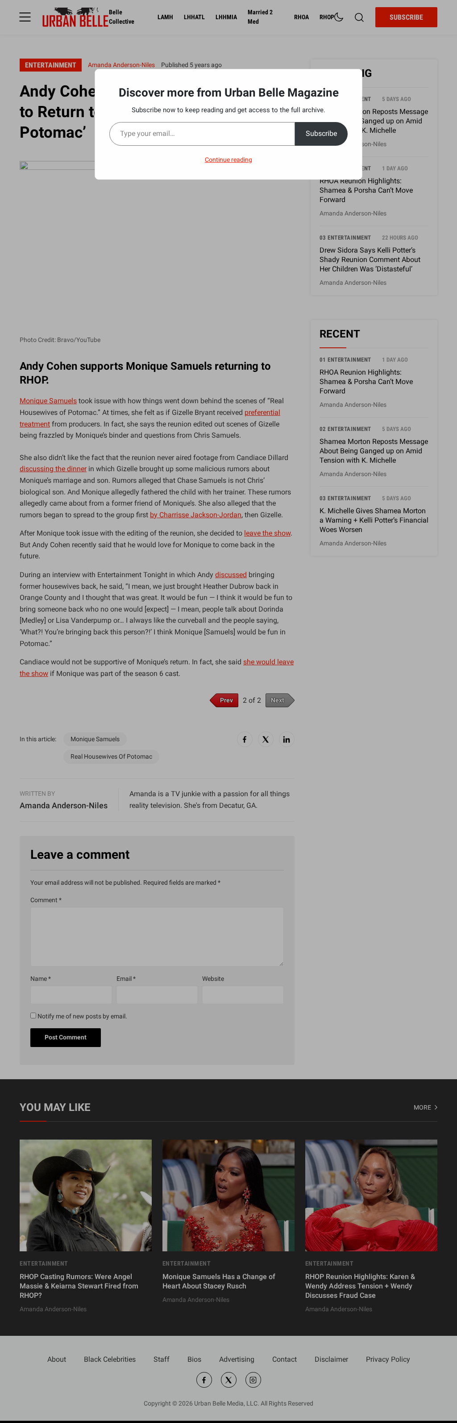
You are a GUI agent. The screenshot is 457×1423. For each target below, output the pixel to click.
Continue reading (228, 159)
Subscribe (321, 133)
